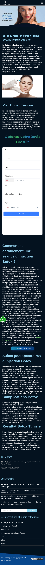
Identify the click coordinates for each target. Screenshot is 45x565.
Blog (3, 540)
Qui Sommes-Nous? (9, 526)
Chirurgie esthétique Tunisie (12, 522)
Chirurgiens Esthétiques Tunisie (13, 533)
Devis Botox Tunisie (23, 348)
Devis (3, 544)
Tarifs (3, 536)
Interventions (6, 529)
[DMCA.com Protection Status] (37, 560)
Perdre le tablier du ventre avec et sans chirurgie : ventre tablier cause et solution (20, 497)
